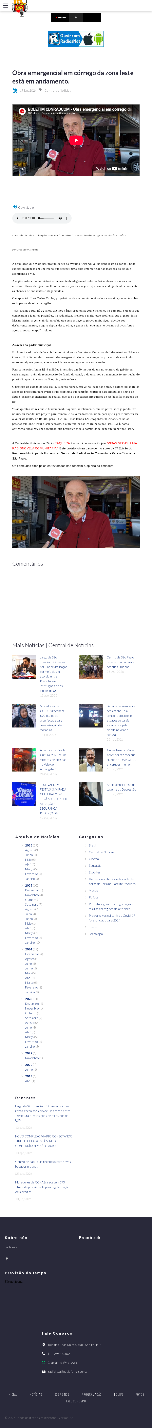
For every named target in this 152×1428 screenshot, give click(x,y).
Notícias (36, 1394)
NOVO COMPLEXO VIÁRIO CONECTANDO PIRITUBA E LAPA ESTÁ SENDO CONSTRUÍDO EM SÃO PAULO (43, 1141)
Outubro (30, 899)
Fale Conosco (76, 1401)
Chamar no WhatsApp (62, 1362)
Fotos (140, 1394)
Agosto (30, 850)
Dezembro (32, 890)
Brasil (92, 845)
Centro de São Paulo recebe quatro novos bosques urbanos (120, 662)
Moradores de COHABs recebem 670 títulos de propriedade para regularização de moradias (42, 1187)
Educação (95, 865)
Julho (28, 914)
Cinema (94, 859)
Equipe (119, 1394)
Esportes (95, 872)
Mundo (93, 890)
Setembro (31, 904)
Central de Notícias (58, 90)
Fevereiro (31, 874)
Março (29, 869)
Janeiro (30, 878)
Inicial (12, 1394)
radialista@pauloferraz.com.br (68, 1371)
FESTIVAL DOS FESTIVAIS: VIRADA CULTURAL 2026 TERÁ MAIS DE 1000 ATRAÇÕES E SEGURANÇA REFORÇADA (53, 799)
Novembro (32, 895)
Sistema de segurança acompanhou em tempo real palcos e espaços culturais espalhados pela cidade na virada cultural (121, 720)
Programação (92, 1394)
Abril (28, 864)
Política (93, 897)
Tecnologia (96, 934)
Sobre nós (62, 1394)
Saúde (93, 927)
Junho (29, 855)
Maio (28, 859)
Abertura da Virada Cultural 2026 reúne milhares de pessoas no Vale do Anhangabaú (53, 759)
